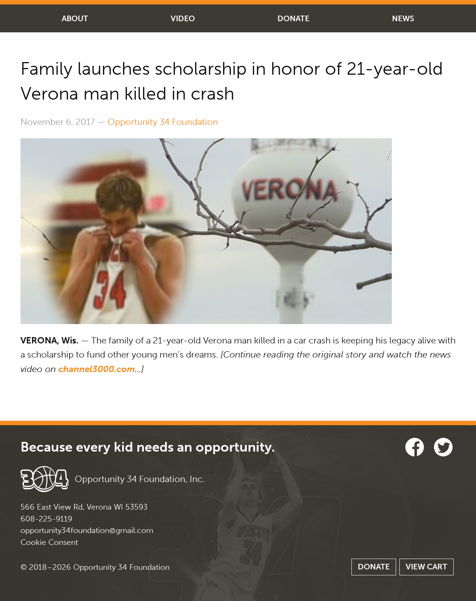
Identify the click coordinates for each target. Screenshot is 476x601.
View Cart (426, 566)
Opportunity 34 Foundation (162, 121)
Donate (293, 18)
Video (183, 18)
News (403, 18)
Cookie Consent (49, 542)
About (75, 18)
